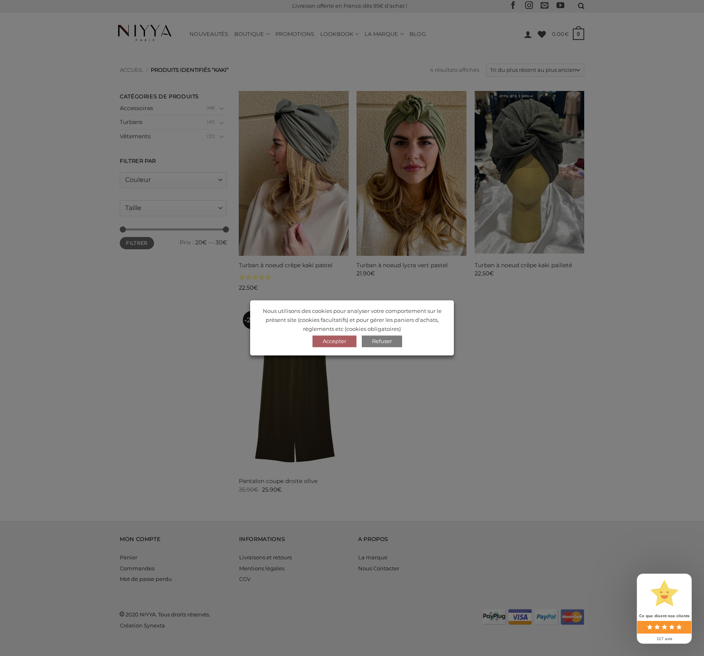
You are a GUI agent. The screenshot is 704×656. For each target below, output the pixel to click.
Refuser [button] (382, 341)
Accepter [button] (334, 341)
